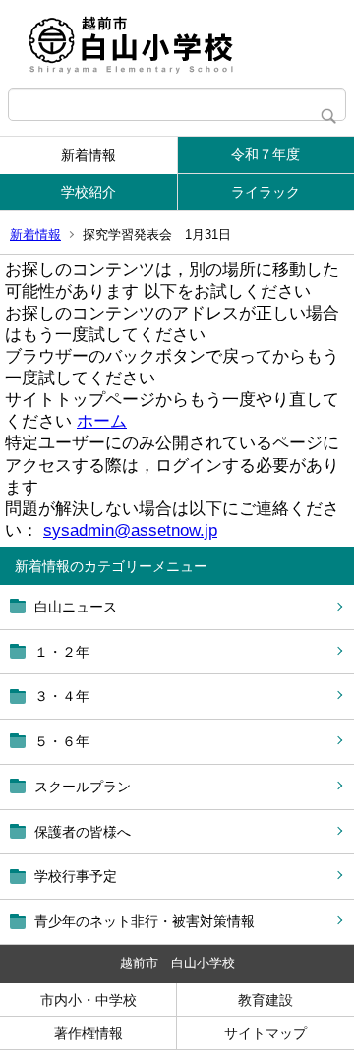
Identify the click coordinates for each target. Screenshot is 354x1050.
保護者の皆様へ (82, 832)
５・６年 (61, 741)
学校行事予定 (75, 876)
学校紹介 (88, 192)
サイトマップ (265, 1033)
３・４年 (61, 696)
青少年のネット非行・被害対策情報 (144, 921)
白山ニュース (75, 606)
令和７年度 (265, 154)
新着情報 (88, 155)
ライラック (265, 192)
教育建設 (265, 1000)
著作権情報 (88, 1033)
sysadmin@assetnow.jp (130, 530)
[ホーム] (177, 44)
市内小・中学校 (88, 1000)
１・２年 (61, 652)
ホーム (102, 421)
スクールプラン (82, 786)
